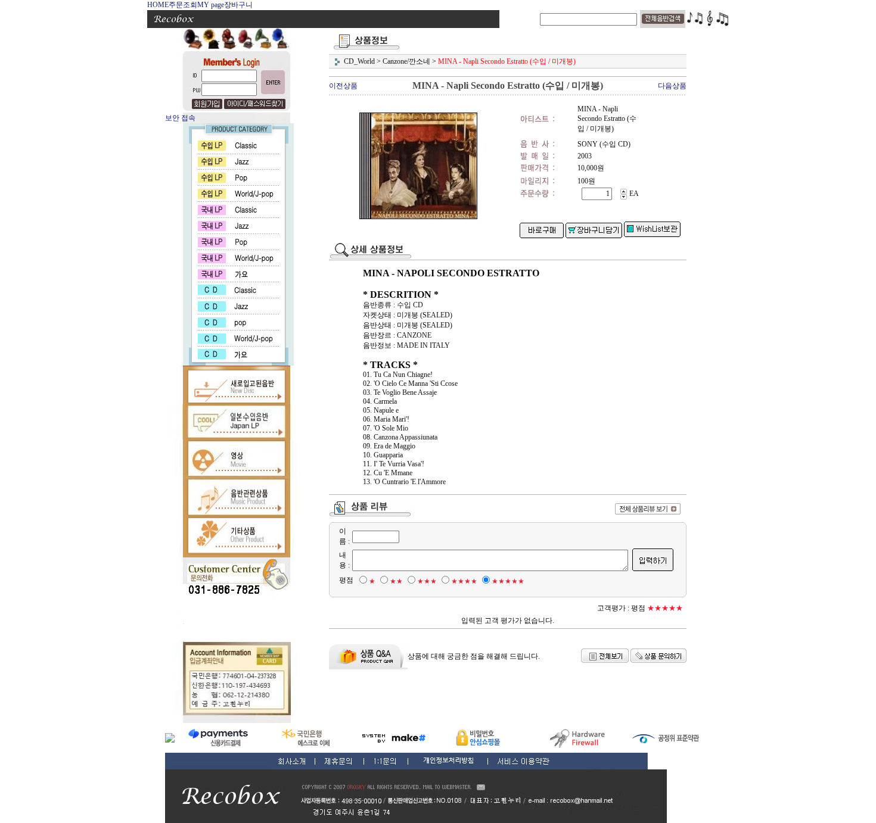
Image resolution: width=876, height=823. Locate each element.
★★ (396, 581)
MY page (210, 5)
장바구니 (238, 5)
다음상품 (672, 86)
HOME (158, 5)
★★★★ (464, 581)
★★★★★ (508, 581)
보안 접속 (180, 118)
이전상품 (343, 86)
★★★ (427, 581)
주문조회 (183, 5)
